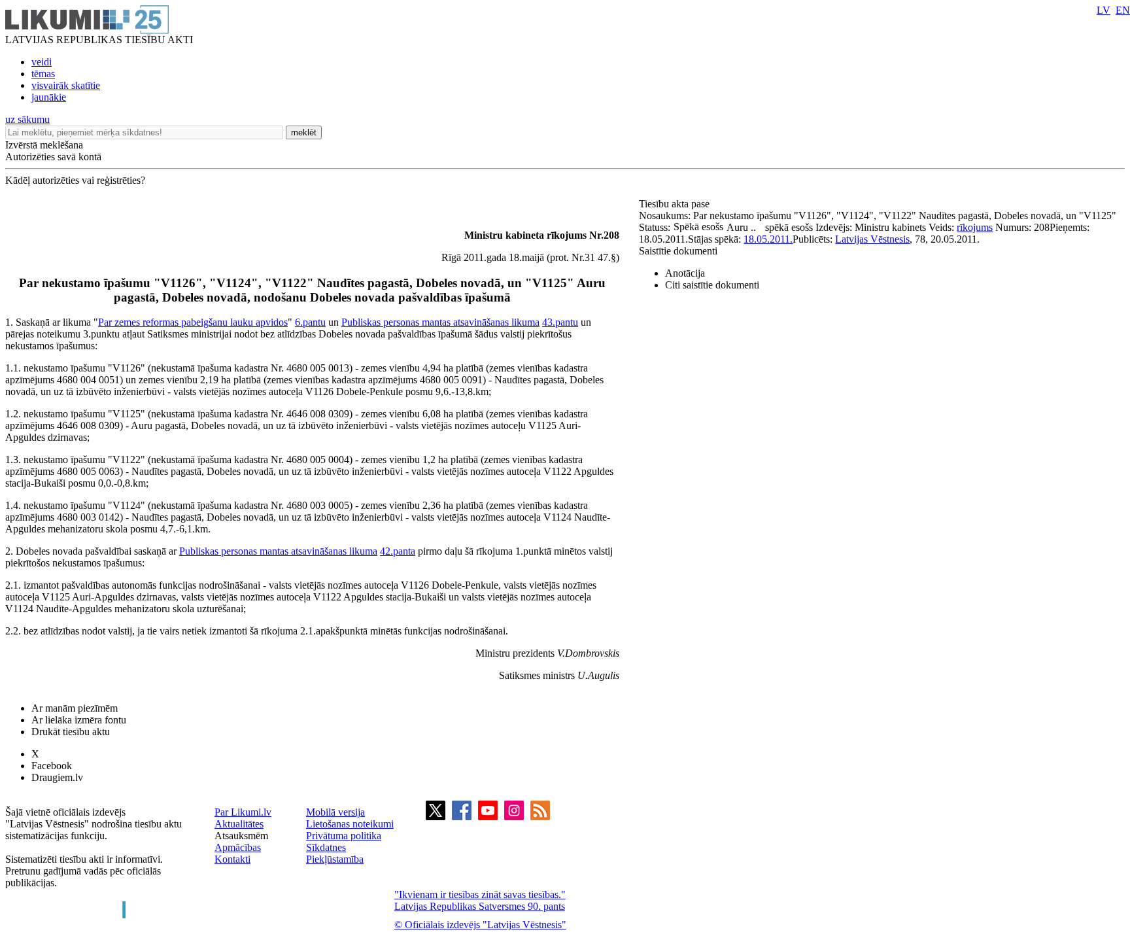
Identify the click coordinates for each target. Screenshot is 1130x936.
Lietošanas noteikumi (350, 823)
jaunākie (48, 97)
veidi (41, 61)
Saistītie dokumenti (678, 250)
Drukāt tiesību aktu (70, 731)
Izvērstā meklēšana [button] (44, 144)
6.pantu (310, 322)
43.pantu (560, 322)
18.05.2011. (768, 239)
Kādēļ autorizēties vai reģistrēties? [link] (75, 180)
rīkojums (975, 227)
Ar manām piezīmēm (74, 708)
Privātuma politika (343, 835)
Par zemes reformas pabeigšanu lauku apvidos (193, 322)
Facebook (51, 765)
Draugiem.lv (57, 777)
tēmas (43, 73)
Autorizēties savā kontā (53, 156)
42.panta (397, 551)
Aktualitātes (239, 823)
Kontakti (232, 859)
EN (1123, 10)
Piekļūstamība (335, 859)
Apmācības (237, 847)
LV (1103, 10)
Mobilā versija (335, 812)
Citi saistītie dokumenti (712, 284)
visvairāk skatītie (65, 85)
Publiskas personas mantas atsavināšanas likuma (440, 322)
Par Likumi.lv (242, 812)
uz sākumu (27, 119)
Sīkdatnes (326, 847)
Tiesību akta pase (675, 203)
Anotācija (685, 273)
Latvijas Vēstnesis (872, 239)
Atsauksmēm (241, 835)
